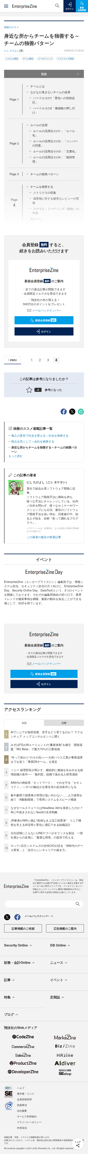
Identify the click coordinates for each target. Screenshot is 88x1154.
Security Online (16, 945)
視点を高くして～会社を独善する (32, 441)
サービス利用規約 (27, 1116)
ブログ (9, 1014)
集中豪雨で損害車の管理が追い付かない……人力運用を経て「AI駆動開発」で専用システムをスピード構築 (46, 797)
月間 (63, 723)
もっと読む (15, 456)
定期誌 (55, 997)
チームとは (37, 86)
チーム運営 (28, 58)
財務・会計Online (17, 962)
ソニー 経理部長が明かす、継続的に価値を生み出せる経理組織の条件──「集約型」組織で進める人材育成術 (47, 772)
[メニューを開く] (6, 6)
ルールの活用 (38, 125)
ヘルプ (20, 1088)
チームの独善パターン (44, 174)
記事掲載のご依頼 (23, 928)
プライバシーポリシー (29, 1122)
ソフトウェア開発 (65, 58)
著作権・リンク (25, 1093)
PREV (13, 360)
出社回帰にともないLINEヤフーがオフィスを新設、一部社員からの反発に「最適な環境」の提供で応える (47, 835)
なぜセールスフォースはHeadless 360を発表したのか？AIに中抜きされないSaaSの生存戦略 (47, 810)
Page (14, 99)
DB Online (58, 945)
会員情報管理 (24, 1099)
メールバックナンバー (46, 310)
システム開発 (12, 58)
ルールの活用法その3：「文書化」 (55, 151)
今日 (24, 723)
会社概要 (22, 1110)
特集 (7, 997)
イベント (56, 979)
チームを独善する (41, 187)
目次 (44, 74)
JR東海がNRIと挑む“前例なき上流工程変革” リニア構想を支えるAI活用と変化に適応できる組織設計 (46, 822)
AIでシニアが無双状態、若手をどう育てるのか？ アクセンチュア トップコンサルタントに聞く (47, 734)
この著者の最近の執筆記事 (44, 537)
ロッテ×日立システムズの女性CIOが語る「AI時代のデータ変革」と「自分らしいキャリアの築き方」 (47, 848)
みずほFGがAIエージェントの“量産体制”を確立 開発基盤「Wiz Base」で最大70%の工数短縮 (46, 747)
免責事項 (22, 1105)
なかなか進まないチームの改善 (50, 92)
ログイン (46, 331)
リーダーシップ (45, 58)
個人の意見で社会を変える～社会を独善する (40, 435)
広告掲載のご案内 (65, 928)
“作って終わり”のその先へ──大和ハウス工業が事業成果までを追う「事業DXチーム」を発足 (47, 759)
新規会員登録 (45, 320)
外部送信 (22, 1127)
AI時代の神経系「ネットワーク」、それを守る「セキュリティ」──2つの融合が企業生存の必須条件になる (46, 784)
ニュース (56, 962)
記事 (7, 979)
